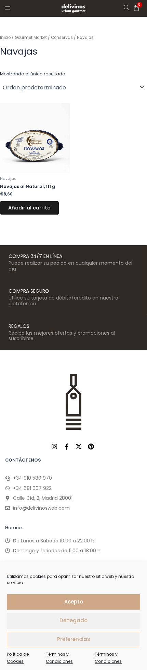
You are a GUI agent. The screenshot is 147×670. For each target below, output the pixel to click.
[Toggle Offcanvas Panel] (7, 7)
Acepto (73, 601)
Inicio (5, 37)
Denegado (73, 620)
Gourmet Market (31, 37)
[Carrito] (136, 7)
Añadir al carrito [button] (29, 207)
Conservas (62, 37)
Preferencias (73, 639)
